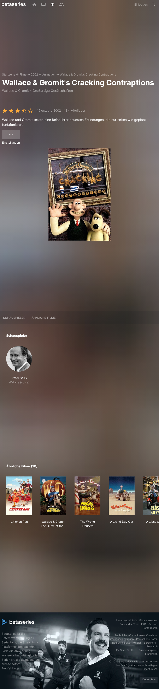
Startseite (8, 74)
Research (152, 646)
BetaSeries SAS (121, 642)
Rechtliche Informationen (129, 635)
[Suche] (154, 4)
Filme (22, 74)
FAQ (143, 624)
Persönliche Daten (147, 639)
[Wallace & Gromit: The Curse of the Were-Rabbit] (53, 495)
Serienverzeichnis (126, 620)
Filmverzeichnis (148, 620)
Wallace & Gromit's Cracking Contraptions (88, 74)
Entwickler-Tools (129, 624)
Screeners (150, 642)
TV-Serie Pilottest (126, 650)
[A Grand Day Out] (122, 495)
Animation (48, 74)
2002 (34, 74)
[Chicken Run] (19, 495)
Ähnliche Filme (43, 317)
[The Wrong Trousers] (87, 495)
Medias (137, 642)
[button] (19, 365)
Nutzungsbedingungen (120, 639)
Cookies (151, 635)
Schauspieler (14, 317)
